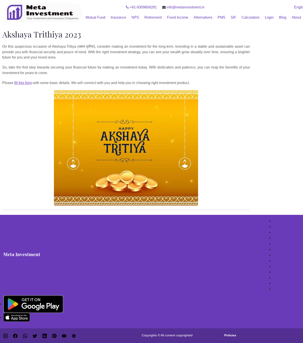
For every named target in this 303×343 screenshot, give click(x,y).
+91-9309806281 (143, 7)
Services (280, 261)
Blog (282, 17)
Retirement (153, 17)
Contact (279, 226)
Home (277, 221)
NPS (135, 17)
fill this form (23, 83)
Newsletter (281, 283)
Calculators (251, 17)
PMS (221, 17)
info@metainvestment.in (185, 7)
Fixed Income (177, 17)
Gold (276, 238)
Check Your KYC (286, 255)
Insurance (118, 17)
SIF (233, 17)
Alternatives (203, 17)
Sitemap (279, 289)
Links (277, 272)
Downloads (282, 232)
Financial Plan (284, 266)
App (276, 249)
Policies (230, 335)
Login (269, 17)
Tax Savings (282, 278)
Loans (278, 243)
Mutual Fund (95, 17)
